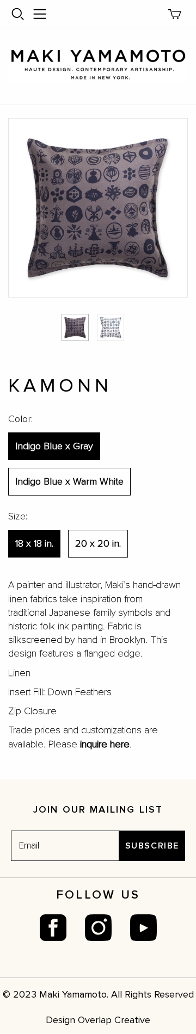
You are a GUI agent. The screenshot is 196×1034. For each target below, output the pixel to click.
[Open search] (17, 14)
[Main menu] (39, 14)
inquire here (105, 744)
